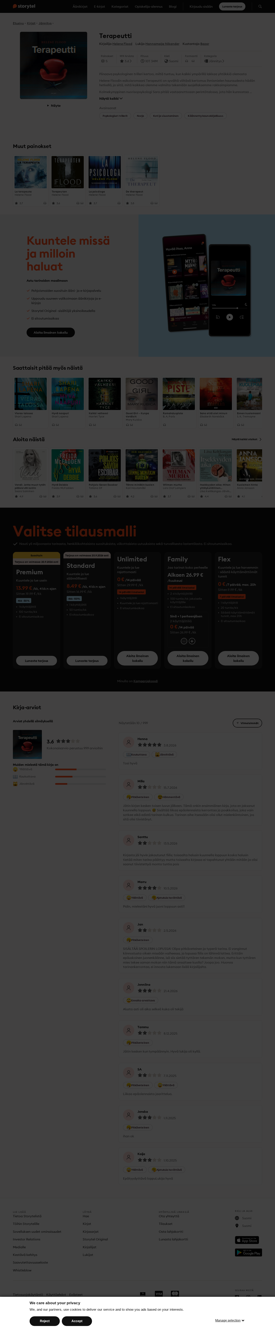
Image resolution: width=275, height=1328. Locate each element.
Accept (76, 1321)
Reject (45, 1321)
